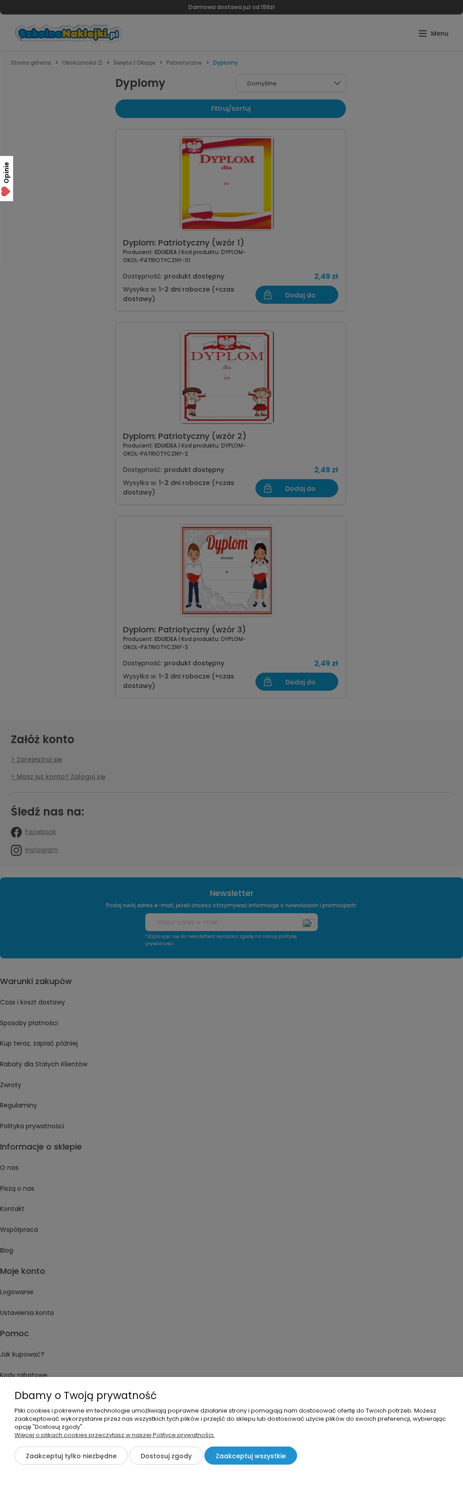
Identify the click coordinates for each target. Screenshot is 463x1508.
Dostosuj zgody (166, 1456)
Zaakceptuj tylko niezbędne (71, 1456)
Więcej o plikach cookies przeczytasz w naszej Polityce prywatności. (114, 1435)
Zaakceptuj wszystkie (251, 1456)
